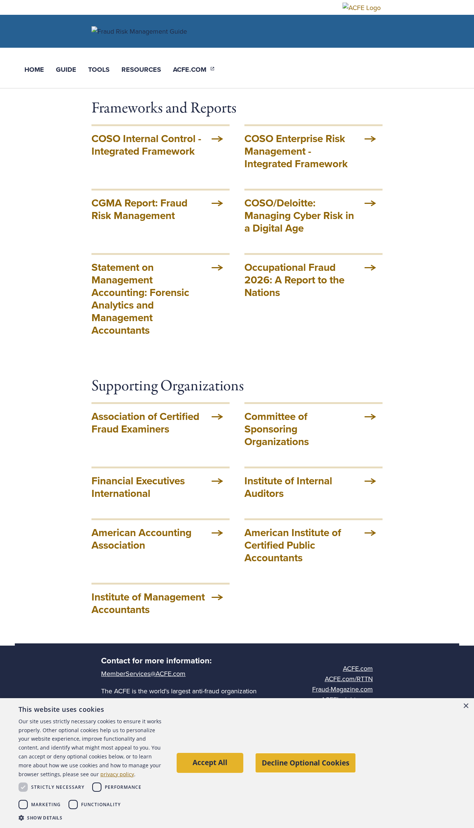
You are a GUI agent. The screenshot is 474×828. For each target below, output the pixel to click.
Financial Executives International (138, 487)
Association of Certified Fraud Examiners (145, 422)
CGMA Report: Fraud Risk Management (139, 209)
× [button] (465, 706)
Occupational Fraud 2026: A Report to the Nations (294, 280)
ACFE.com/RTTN (349, 679)
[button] (91, 817)
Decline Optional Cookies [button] (305, 763)
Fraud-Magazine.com (342, 689)
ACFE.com (358, 668)
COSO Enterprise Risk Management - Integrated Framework (296, 151)
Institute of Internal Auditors (288, 487)
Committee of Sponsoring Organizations (276, 429)
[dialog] (237, 763)
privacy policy (117, 774)
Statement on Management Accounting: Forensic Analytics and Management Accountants (140, 299)
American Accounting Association (141, 539)
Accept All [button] (210, 762)
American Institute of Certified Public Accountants (292, 545)
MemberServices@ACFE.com (143, 674)
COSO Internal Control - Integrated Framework (146, 145)
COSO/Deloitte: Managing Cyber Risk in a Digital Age (299, 216)
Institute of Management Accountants (148, 603)
